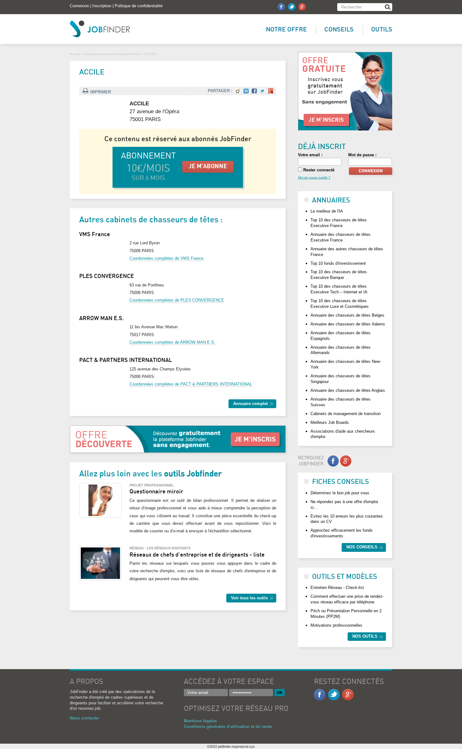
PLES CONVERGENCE (106, 276)
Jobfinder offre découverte (345, 91)
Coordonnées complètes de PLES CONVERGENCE (176, 300)
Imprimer (100, 92)
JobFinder (100, 28)
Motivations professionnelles (336, 625)
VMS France (94, 234)
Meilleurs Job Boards (330, 422)
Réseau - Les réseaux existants (159, 548)
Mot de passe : (362, 155)
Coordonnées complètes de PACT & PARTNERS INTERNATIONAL (190, 384)
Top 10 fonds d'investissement (338, 263)
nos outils (364, 636)
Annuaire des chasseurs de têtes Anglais (348, 390)
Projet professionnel (151, 485)
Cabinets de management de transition (346, 413)
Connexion (79, 5)
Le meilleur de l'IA (327, 211)
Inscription (101, 5)
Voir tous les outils (249, 598)
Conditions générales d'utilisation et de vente (228, 726)
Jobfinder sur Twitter (291, 7)
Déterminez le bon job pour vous (340, 493)
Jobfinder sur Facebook (281, 7)
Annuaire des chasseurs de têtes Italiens (348, 324)
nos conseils (361, 547)
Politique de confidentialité (138, 5)
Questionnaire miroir (156, 492)
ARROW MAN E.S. (101, 318)
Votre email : (310, 155)
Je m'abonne (208, 166)
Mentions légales (200, 720)
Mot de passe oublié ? (314, 177)
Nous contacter (84, 718)
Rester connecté (318, 170)
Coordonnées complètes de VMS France (166, 258)
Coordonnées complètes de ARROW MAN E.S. (172, 342)
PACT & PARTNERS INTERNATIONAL (125, 360)
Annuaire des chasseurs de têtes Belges (347, 315)
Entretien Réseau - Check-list (337, 587)
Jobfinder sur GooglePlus (302, 7)
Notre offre (286, 29)
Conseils (339, 29)
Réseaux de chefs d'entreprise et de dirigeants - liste (197, 555)
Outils (381, 29)
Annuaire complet (250, 403)
